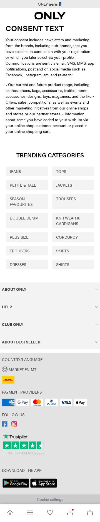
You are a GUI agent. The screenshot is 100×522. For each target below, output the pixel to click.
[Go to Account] (70, 513)
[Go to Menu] (30, 513)
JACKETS (64, 185)
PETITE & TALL (23, 185)
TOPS (61, 171)
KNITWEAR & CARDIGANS (68, 220)
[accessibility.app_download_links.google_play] (16, 488)
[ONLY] (50, 18)
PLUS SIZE (19, 237)
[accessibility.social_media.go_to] (5, 425)
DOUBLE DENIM (24, 218)
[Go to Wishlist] (50, 513)
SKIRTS (62, 250)
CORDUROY (67, 237)
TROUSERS (66, 198)
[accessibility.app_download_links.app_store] (44, 488)
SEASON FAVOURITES (21, 201)
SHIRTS (62, 264)
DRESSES (18, 264)
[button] (50, 369)
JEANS (15, 171)
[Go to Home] (10, 513)
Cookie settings (50, 499)
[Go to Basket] (90, 513)
